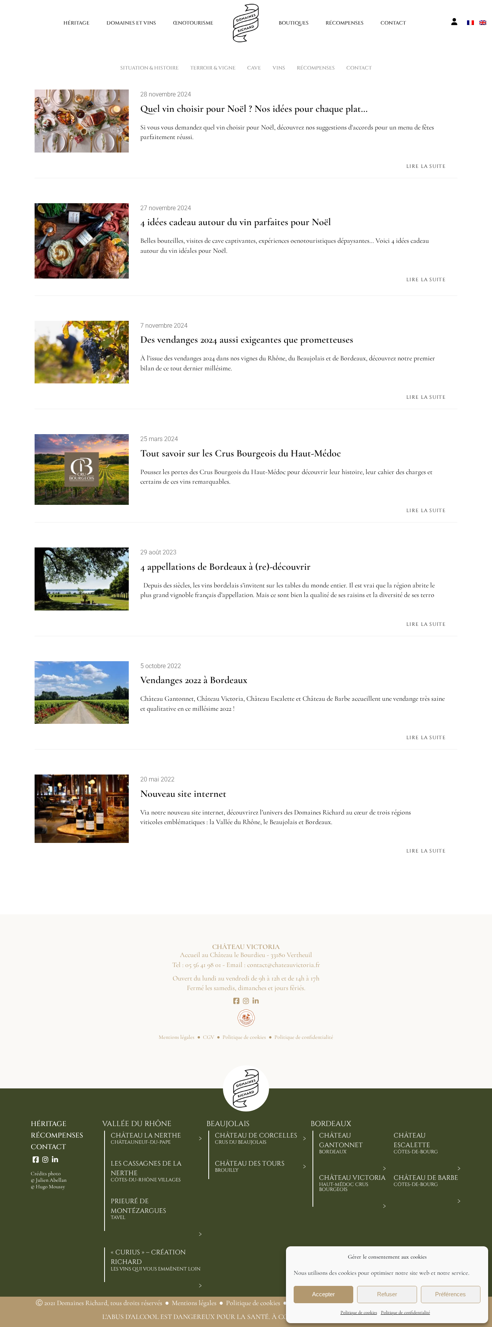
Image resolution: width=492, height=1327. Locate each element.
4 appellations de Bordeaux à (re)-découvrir (225, 566)
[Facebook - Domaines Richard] (36, 1160)
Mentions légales (176, 1037)
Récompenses (57, 1135)
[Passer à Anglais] (482, 21)
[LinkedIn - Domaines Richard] (55, 1160)
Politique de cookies (359, 1312)
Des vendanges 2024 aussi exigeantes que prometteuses (246, 339)
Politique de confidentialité (405, 1312)
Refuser (387, 1294)
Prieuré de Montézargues (138, 1209)
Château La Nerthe (146, 1138)
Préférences (450, 1294)
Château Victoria (352, 1183)
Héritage (48, 1124)
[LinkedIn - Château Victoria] (256, 1001)
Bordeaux (331, 1124)
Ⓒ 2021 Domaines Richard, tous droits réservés (99, 1303)
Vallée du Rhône (136, 1124)
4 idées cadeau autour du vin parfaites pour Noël (235, 222)
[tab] (200, 1138)
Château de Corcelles (256, 1138)
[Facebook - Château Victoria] (236, 1001)
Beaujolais (227, 1124)
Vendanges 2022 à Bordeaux (193, 680)
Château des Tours (249, 1166)
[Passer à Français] (470, 21)
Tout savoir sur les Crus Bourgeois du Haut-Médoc (240, 453)
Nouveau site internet (183, 794)
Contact (48, 1147)
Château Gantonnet (341, 1143)
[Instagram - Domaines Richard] (45, 1160)
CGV (208, 1037)
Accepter (323, 1294)
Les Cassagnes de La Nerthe (146, 1171)
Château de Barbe (426, 1180)
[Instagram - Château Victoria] (246, 1001)
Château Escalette (416, 1143)
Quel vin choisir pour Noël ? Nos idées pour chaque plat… (253, 108)
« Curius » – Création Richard (156, 1260)
